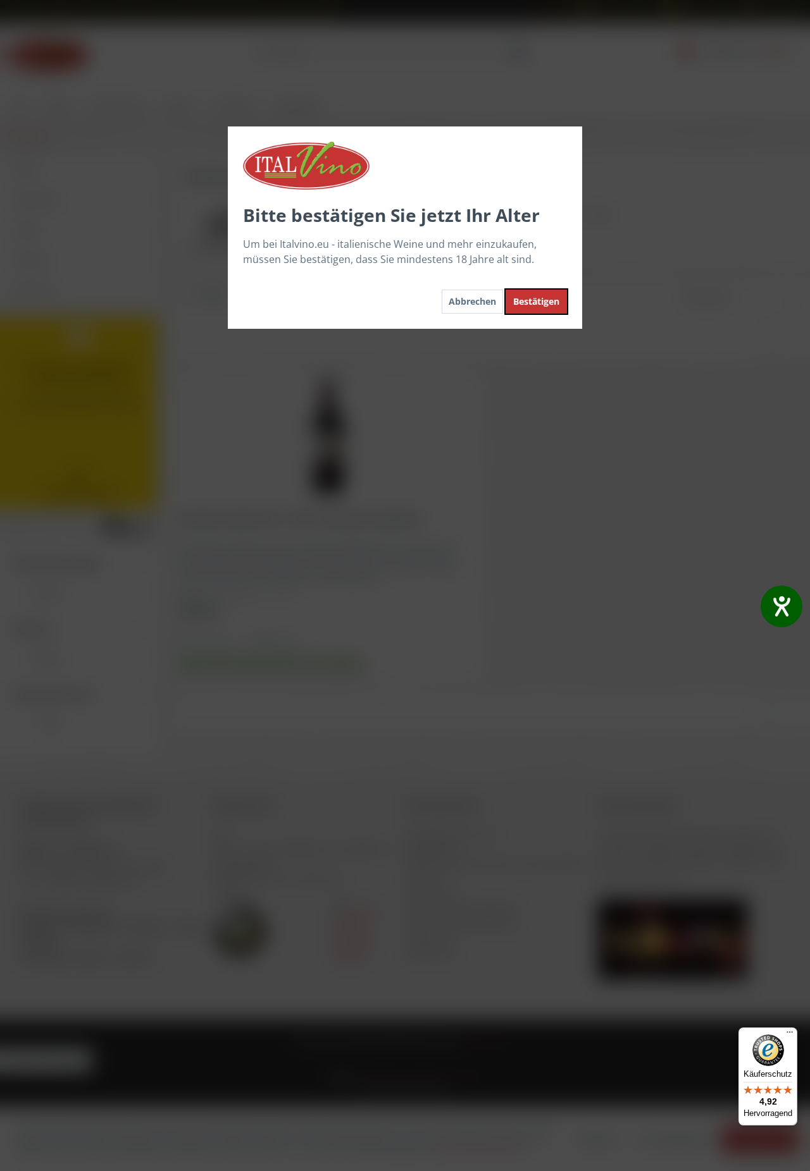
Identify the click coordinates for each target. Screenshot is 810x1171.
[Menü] (789, 1035)
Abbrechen (472, 301)
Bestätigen (536, 301)
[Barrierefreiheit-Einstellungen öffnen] (781, 606)
